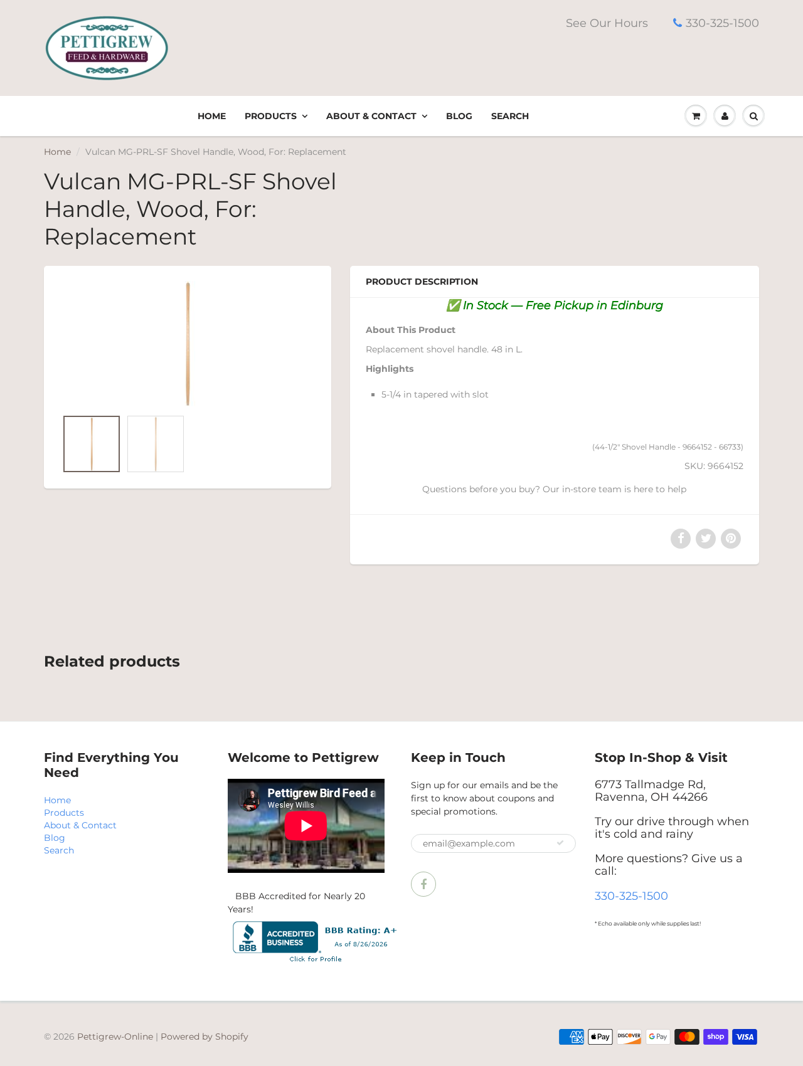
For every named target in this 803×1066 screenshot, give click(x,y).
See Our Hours (607, 23)
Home (212, 116)
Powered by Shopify (204, 1036)
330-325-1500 (722, 23)
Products (271, 116)
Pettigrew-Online (115, 1036)
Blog (459, 116)
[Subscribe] (560, 843)
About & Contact (371, 116)
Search (510, 116)
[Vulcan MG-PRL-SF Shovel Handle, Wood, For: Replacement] (187, 343)
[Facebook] (423, 884)
